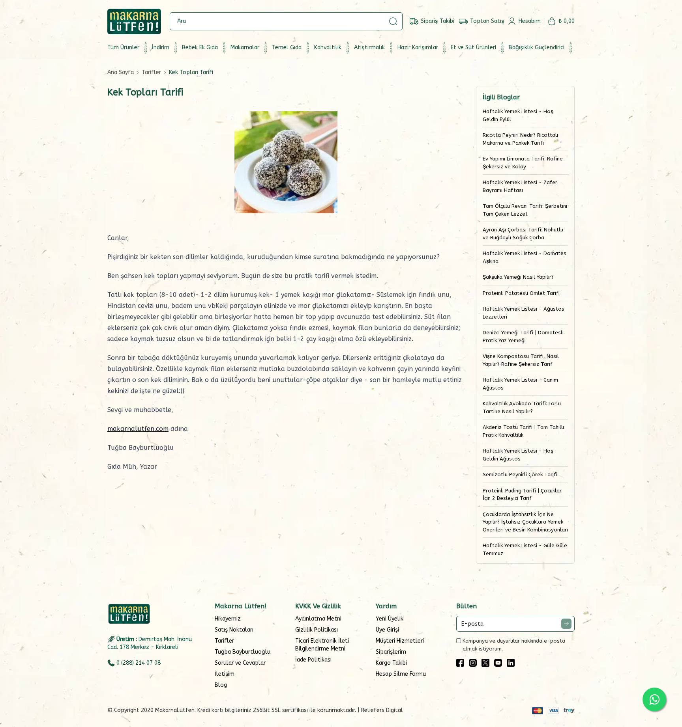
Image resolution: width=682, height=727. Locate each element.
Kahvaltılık (327, 47)
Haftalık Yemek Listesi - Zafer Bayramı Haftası (520, 186)
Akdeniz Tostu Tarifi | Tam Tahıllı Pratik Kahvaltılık (523, 431)
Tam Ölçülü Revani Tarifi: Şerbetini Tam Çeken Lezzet (525, 210)
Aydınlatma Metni (318, 618)
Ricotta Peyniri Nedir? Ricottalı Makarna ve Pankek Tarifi (520, 139)
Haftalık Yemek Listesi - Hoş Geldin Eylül (518, 115)
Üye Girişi (387, 629)
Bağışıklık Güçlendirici (536, 47)
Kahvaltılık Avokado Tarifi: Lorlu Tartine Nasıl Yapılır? (522, 407)
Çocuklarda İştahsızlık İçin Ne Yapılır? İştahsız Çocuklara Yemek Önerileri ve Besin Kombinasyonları (525, 522)
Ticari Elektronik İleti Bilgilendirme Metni (322, 645)
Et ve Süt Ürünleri (473, 47)
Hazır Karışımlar (417, 47)
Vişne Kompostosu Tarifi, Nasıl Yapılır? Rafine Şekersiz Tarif (521, 360)
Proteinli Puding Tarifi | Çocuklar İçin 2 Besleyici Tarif (522, 494)
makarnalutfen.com (138, 428)
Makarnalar (244, 47)
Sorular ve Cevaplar (240, 663)
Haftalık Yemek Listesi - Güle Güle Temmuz (525, 549)
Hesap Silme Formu (401, 674)
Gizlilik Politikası (316, 629)
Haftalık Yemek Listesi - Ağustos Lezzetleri (523, 313)
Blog (221, 685)
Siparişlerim (391, 652)
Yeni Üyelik (389, 618)
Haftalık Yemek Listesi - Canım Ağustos (520, 384)
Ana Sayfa (120, 72)
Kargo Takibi (391, 663)
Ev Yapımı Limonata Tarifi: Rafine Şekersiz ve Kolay (523, 163)
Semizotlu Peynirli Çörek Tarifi (520, 474)
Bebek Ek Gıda (200, 47)
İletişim (224, 674)
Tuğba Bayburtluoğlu (242, 652)
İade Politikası (313, 659)
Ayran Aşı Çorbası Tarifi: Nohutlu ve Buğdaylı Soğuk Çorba (523, 233)
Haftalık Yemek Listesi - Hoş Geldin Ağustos (518, 455)
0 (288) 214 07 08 (138, 663)
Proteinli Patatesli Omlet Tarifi (521, 293)
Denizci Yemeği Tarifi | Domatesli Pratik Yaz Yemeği (523, 336)
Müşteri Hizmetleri (400, 641)
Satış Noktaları (234, 629)
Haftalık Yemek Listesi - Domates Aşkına (524, 257)
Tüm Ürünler (123, 47)
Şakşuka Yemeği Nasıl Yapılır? (518, 277)
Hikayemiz (228, 618)
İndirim (160, 47)
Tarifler (151, 72)
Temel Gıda (287, 47)
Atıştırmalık (369, 47)
